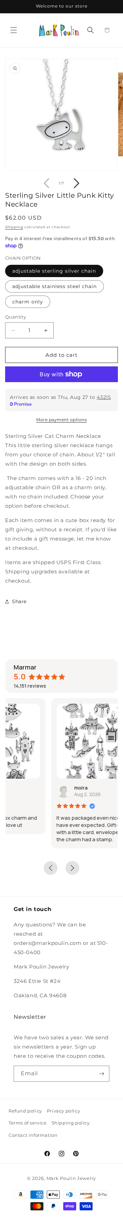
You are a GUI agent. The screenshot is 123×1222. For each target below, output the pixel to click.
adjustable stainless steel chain (54, 286)
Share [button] (19, 601)
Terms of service (28, 1123)
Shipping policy (71, 1123)
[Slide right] (76, 183)
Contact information (33, 1135)
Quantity (15, 317)
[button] (13, 30)
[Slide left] (46, 183)
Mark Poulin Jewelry (71, 1178)
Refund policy (25, 1111)
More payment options (61, 419)
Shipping (14, 227)
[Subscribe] (101, 1074)
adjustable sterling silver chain (54, 271)
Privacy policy (63, 1111)
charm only (27, 302)
